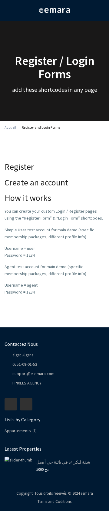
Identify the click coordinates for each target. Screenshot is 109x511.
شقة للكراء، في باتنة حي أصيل (63, 462)
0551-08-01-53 (24, 364)
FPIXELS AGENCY (26, 383)
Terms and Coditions (54, 501)
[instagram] (26, 404)
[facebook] (11, 404)
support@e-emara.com (33, 373)
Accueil (10, 127)
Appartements (18, 430)
